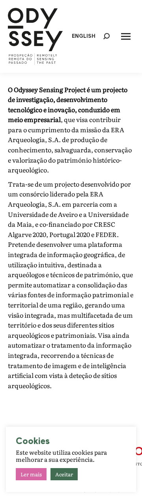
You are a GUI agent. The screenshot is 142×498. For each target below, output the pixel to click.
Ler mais (31, 474)
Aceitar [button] (64, 474)
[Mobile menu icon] (126, 36)
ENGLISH (83, 36)
